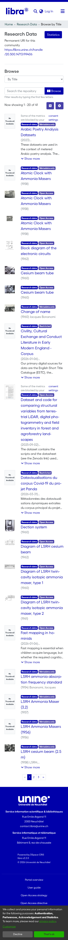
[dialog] (34, 923)
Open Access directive (34, 903)
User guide (34, 887)
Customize (9, 926)
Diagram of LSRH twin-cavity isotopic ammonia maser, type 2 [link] (42, 607)
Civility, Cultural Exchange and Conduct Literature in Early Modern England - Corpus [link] (41, 342)
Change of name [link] (35, 312)
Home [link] (9, 24)
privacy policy (47, 921)
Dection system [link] (34, 527)
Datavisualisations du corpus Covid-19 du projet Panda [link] (41, 483)
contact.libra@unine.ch (34, 826)
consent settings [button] (53, 117)
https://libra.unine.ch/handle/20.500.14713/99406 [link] (24, 52)
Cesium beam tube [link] (37, 273)
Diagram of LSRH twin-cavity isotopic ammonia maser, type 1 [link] (42, 577)
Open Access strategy (34, 895)
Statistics (53, 34)
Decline (17, 934)
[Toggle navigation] (62, 11)
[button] (35, 11)
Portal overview (34, 879)
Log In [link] (49, 11)
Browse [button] (55, 91)
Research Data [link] (27, 24)
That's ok (49, 934)
